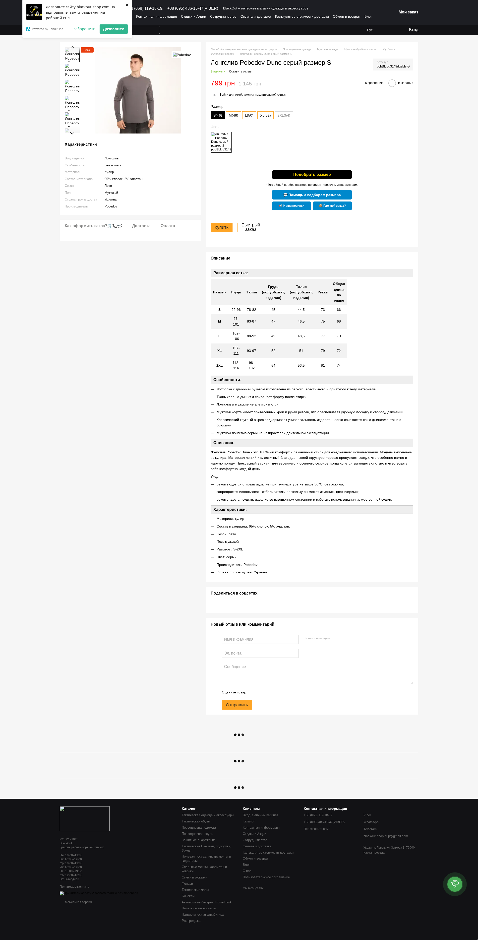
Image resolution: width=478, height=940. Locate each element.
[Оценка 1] (254, 692)
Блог (368, 16)
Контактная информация (156, 16)
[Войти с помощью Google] (343, 639)
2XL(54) (284, 115)
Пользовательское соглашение (266, 877)
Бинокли (188, 896)
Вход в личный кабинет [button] (260, 815)
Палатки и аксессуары (199, 908)
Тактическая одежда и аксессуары (208, 815)
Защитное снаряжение (199, 840)
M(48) (233, 115)
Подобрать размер (312, 174)
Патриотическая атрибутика (203, 914)
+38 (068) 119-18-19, (144, 8)
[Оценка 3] (270, 692)
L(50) (249, 115)
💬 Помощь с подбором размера (312, 195)
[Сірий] (221, 142)
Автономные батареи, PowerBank (207, 902)
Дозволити (113, 28)
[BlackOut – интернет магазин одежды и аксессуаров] (85, 818)
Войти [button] (224, 94)
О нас (247, 871)
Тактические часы (195, 890)
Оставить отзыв (240, 71)
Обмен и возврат (346, 16)
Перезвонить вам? (317, 829)
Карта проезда (374, 852)
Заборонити (84, 28)
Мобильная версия (78, 902)
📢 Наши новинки (291, 205)
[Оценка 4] (278, 692)
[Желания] (384, 29)
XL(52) (265, 115)
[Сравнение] (394, 29)
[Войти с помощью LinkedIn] (351, 639)
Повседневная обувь (197, 834)
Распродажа (191, 921)
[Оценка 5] (286, 692)
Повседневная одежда (199, 827)
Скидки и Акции (193, 16)
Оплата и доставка (255, 16)
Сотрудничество (223, 16)
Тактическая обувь (196, 821)
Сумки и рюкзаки (194, 877)
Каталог (249, 821)
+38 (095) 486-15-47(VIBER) (192, 8)
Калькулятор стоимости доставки (302, 16)
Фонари (187, 883)
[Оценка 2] (262, 692)
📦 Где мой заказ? (332, 205)
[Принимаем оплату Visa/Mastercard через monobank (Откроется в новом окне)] (99, 893)
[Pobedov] (182, 54)
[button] (454, 884)
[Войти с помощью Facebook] (335, 639)
